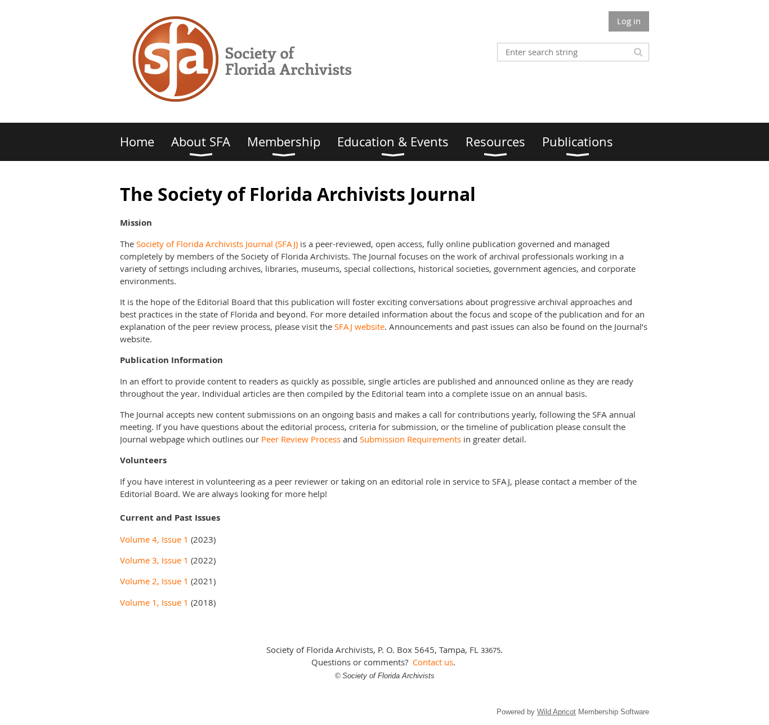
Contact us (433, 662)
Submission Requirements (410, 439)
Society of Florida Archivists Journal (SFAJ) (217, 243)
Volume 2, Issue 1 (154, 581)
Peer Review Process (301, 439)
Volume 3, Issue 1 (154, 560)
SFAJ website (359, 326)
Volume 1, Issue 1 (154, 602)
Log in (629, 20)
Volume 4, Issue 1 (154, 539)
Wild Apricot (556, 712)
